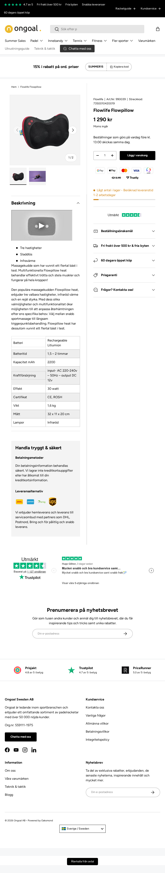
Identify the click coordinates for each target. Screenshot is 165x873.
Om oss (10, 770)
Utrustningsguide (17, 48)
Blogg (9, 795)
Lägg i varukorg (137, 155)
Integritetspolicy (97, 739)
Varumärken (146, 41)
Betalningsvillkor (97, 731)
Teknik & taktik (44, 48)
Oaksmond (47, 820)
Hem (13, 86)
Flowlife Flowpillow (30, 86)
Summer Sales (15, 41)
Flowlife (98, 99)
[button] (157, 29)
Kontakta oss (95, 707)
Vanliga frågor (95, 715)
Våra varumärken (17, 778)
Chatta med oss (20, 736)
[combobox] (97, 29)
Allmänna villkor (97, 723)
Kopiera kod (121, 66)
